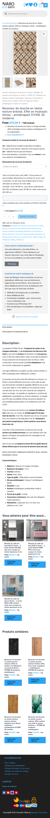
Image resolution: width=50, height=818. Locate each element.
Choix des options (11, 562)
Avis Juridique (10, 763)
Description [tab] (7, 327)
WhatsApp (12, 264)
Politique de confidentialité (15, 766)
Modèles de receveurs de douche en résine (27, 226)
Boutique (13, 23)
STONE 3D (31, 95)
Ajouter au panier (27, 216)
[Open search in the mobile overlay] (25, 13)
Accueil (5, 23)
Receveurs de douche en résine (20, 92)
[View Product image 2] (19, 82)
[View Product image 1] (7, 82)
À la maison (14, 211)
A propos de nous (11, 774)
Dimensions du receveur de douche (17, 162)
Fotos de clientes (9, 786)
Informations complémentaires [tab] (15, 332)
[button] (44, 34)
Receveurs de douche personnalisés (21, 234)
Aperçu (13, 539)
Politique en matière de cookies (17, 771)
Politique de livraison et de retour (17, 768)
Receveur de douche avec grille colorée (16, 228)
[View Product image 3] (31, 82)
